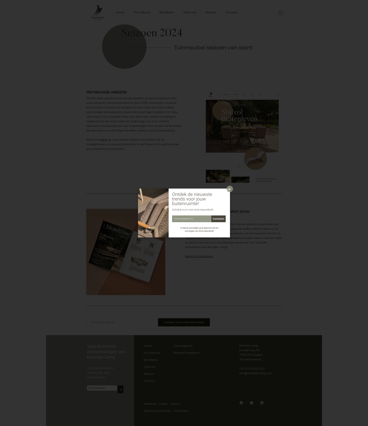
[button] (230, 189)
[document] (184, 213)
